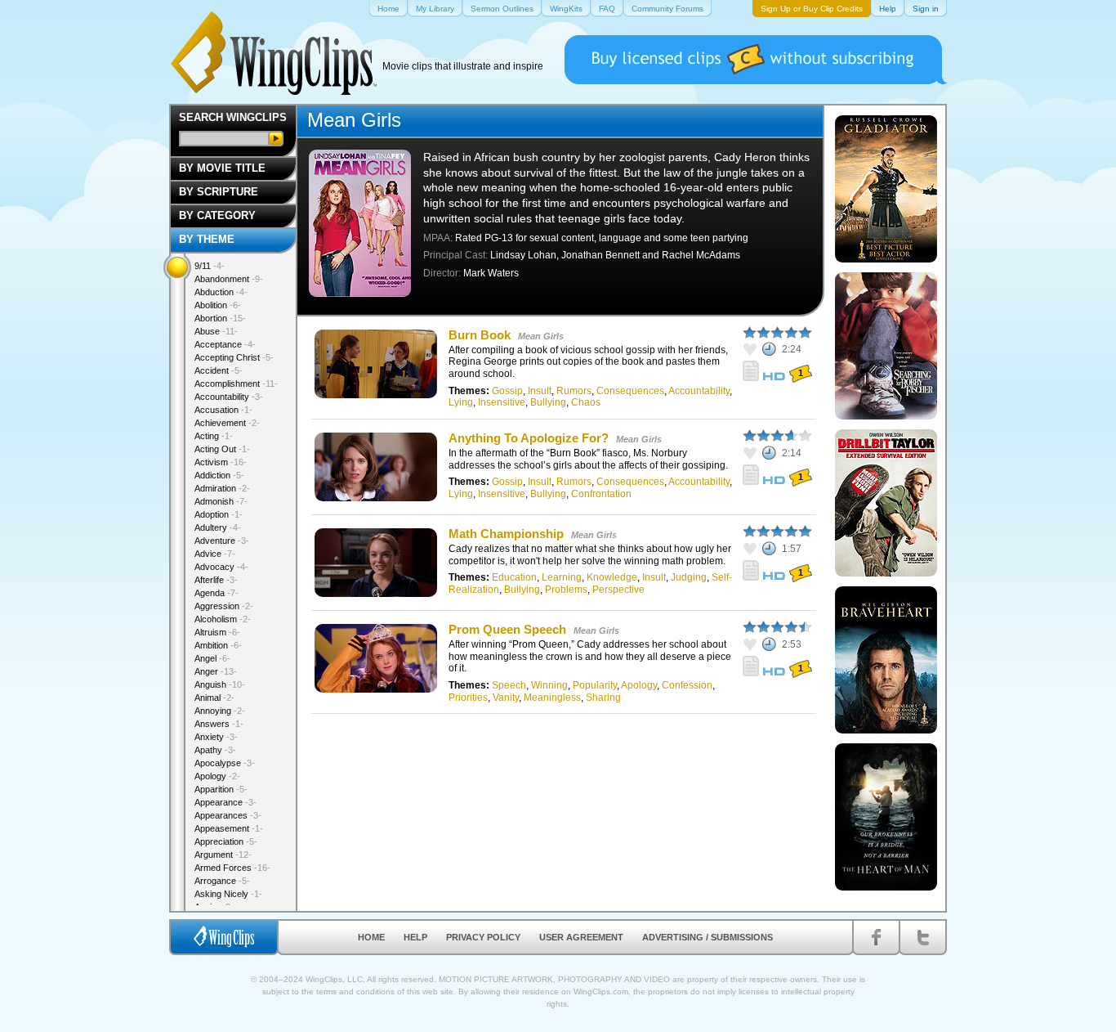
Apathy (215, 750)
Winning (549, 685)
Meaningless (552, 697)
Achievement (227, 423)
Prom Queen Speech (507, 629)
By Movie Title (222, 168)
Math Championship (506, 534)
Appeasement (228, 828)
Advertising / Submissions (707, 937)
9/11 (209, 266)
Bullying (548, 402)
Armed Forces (232, 868)
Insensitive (501, 402)
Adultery (217, 527)
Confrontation (601, 494)
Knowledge (612, 577)
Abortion (220, 318)
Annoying (219, 711)
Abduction (221, 292)
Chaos (585, 402)
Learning (562, 577)
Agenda (216, 593)
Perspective (618, 589)
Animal (214, 697)
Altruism (217, 632)
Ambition (218, 645)
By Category (217, 215)
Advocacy (221, 567)
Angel (212, 658)
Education (514, 577)
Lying (461, 402)
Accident (218, 370)
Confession (687, 685)
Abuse (216, 331)
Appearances (227, 815)
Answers (218, 724)
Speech (509, 685)
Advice (214, 554)
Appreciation (225, 841)
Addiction (219, 475)
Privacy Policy (483, 937)
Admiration (222, 488)
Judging (689, 577)
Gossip (507, 391)
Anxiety (216, 737)
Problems (566, 589)
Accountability (699, 391)
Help (415, 937)
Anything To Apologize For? (529, 438)
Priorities (468, 697)
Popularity (595, 685)
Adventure (221, 540)
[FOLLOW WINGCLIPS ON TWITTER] (923, 937)
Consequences (630, 391)
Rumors (573, 391)
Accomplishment (236, 383)
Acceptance (225, 344)
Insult (539, 391)
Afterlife (216, 580)
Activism (220, 462)
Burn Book (480, 335)
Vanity (506, 697)
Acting (213, 436)
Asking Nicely (228, 894)
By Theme (206, 239)
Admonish (221, 501)
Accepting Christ (234, 357)
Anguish (219, 684)
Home (371, 937)
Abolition (217, 305)
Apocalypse (224, 763)
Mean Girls (541, 336)
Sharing (603, 697)
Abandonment (228, 279)
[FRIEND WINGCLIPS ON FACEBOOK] (876, 937)
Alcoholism (222, 619)
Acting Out (222, 449)
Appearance (225, 802)
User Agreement (581, 937)
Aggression (223, 606)
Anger (215, 671)
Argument (223, 854)
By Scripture (218, 192)
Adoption (218, 514)
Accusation (223, 410)
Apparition (221, 789)
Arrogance (222, 881)
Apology (639, 685)
